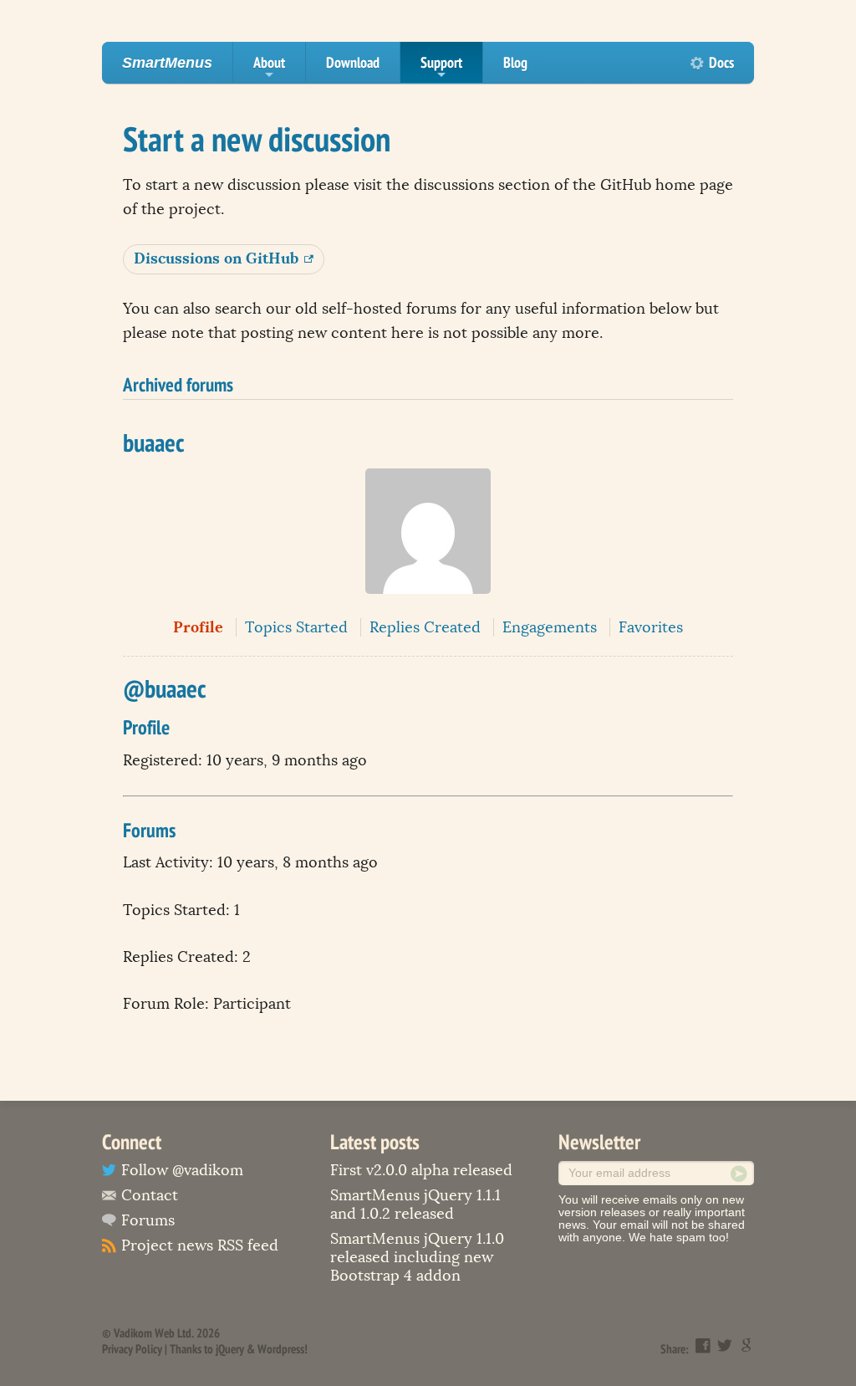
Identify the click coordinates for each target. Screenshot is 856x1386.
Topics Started (296, 627)
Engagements (549, 627)
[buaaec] (428, 605)
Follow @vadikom (182, 1170)
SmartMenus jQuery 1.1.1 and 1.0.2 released (415, 1204)
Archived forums (178, 383)
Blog (515, 62)
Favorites (651, 627)
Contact (149, 1195)
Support (441, 68)
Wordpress (280, 1349)
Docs (721, 62)
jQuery (230, 1349)
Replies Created (425, 627)
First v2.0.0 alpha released (421, 1170)
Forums (148, 1220)
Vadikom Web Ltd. (154, 1333)
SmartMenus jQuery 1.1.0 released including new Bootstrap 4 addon (417, 1257)
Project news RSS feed (199, 1245)
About (269, 68)
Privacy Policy (132, 1349)
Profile (198, 627)
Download (353, 62)
